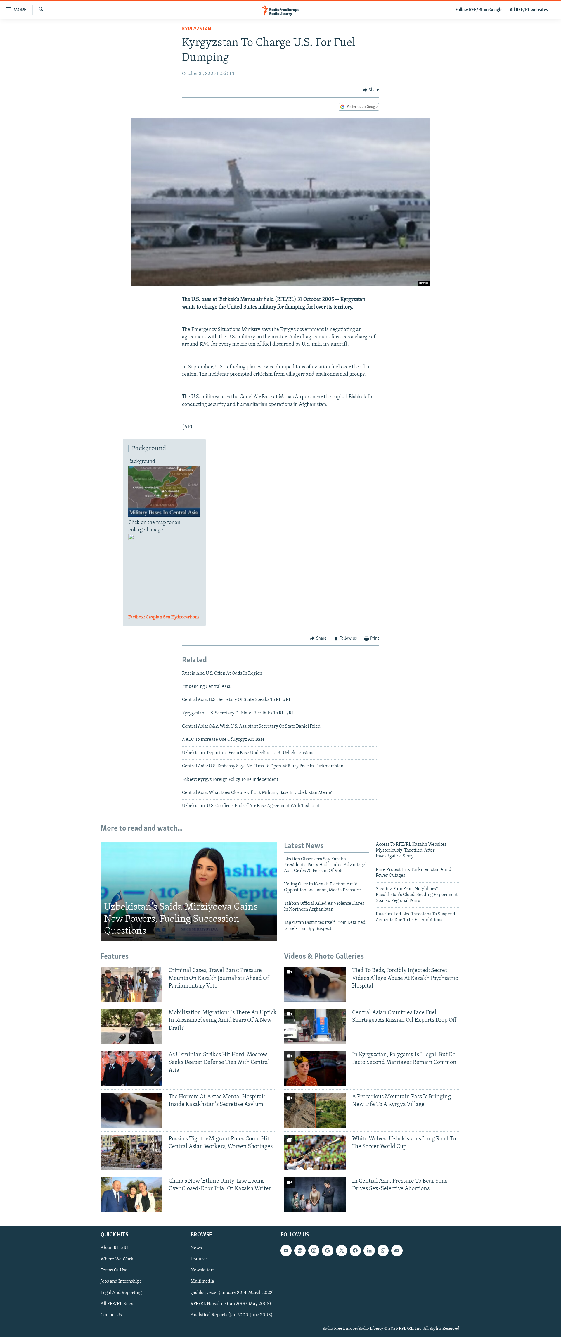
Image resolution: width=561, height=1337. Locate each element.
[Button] (371, 90)
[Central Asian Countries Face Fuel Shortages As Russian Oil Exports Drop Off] (315, 1026)
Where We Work (117, 1259)
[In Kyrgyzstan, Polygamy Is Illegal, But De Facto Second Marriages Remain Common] (315, 1068)
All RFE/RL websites (529, 10)
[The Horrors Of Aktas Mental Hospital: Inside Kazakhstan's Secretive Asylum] (131, 1110)
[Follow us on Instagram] (313, 1250)
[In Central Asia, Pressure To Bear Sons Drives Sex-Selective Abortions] (315, 1194)
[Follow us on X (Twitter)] (341, 1250)
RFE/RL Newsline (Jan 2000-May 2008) (231, 1303)
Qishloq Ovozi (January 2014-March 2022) (232, 1292)
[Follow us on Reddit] (299, 1250)
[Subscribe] (396, 1250)
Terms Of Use (114, 1270)
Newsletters (203, 1270)
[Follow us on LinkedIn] (369, 1250)
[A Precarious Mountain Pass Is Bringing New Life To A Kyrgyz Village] (315, 1110)
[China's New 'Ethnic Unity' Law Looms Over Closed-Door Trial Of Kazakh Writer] (131, 1194)
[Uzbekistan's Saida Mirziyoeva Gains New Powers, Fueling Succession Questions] (189, 891)
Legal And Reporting (121, 1292)
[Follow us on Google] (327, 1250)
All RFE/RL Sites (117, 1303)
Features (199, 1259)
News (196, 1248)
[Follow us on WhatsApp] (383, 1250)
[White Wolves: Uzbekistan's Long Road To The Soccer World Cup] (315, 1152)
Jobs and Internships (121, 1281)
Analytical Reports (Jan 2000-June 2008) (232, 1314)
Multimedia (202, 1281)
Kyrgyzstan (196, 29)
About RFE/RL (115, 1248)
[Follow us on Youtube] (286, 1250)
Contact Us (111, 1314)
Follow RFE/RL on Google (479, 10)
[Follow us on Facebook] (355, 1250)
